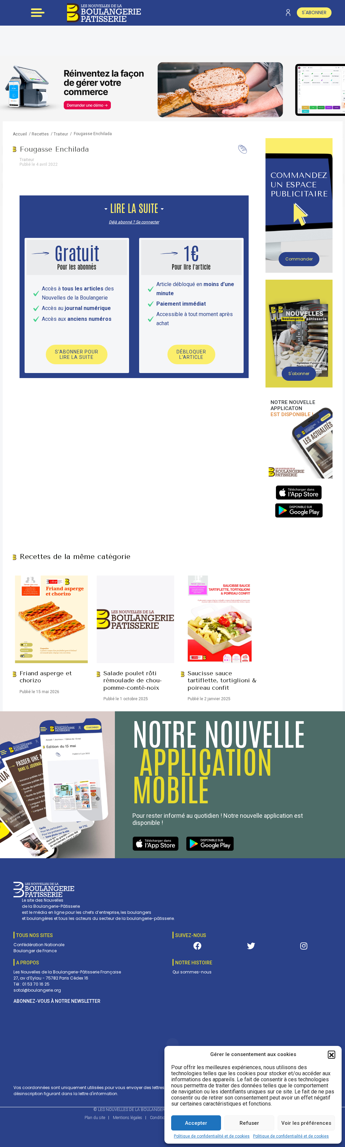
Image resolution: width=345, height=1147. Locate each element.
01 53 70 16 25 (36, 984)
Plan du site (95, 1117)
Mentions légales (127, 1117)
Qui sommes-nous (192, 972)
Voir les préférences (306, 1123)
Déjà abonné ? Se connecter (134, 222)
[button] (331, 1054)
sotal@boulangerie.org (37, 990)
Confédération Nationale (38, 945)
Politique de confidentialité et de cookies (212, 1136)
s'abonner (314, 12)
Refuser (249, 1123)
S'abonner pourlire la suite (76, 354)
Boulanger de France (35, 951)
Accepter (196, 1123)
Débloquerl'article (191, 354)
